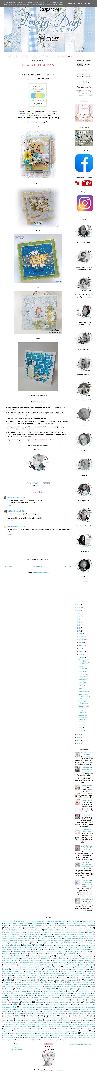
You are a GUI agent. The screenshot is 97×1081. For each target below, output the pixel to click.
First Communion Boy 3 (73, 945)
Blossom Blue (91, 926)
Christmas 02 (29, 932)
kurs (41, 1018)
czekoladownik (46, 998)
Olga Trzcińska (5, 967)
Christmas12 (68, 936)
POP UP (28, 967)
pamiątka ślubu (59, 1024)
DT (19, 938)
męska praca (16, 1022)
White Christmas (60, 991)
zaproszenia (5, 1040)
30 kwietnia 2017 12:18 (18, 498)
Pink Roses (38, 969)
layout (63, 1018)
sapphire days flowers (19, 1031)
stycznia (81, 731)
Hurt (34, 56)
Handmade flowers (19, 951)
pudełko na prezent (9, 1029)
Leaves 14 (4, 958)
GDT (24, 949)
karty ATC (90, 1016)
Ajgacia (92, 921)
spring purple (73, 1031)
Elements (60, 941)
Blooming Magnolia (80, 926)
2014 (78, 740)
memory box (19, 1020)
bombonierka (50, 995)
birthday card (22, 995)
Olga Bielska (90, 965)
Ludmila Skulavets (88, 958)
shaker (53, 1031)
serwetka (34, 1031)
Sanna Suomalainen (9, 982)
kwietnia (81, 657)
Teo (12, 989)
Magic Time (57, 960)
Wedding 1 (23, 991)
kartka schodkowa (9, 1013)
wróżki (86, 1035)
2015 (78, 737)
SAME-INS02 (42, 975)
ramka (52, 1029)
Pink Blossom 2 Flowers (27, 969)
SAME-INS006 (23, 973)
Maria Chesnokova (78, 960)
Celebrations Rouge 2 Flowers (65, 930)
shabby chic (40, 1031)
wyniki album (47, 1037)
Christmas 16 (5, 934)
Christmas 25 (82, 934)
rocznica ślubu (76, 1029)
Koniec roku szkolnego (90, 954)
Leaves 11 (90, 956)
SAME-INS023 (77, 976)
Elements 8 (40, 943)
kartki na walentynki (63, 1016)
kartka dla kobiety (19, 1009)
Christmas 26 (90, 934)
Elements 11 (76, 941)
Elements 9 (47, 943)
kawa (3, 1018)
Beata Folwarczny (55, 925)
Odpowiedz (10, 505)
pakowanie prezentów (47, 1024)
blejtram (31, 995)
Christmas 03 (37, 932)
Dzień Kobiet (35, 940)
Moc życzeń (54, 962)
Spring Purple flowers (25, 984)
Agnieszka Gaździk (60, 921)
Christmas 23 (64, 934)
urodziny (66, 1033)
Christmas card (59, 936)
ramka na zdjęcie (61, 1029)
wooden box (81, 1035)
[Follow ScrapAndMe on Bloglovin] (48, 1045)
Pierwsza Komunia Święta (82, 967)
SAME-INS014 (82, 973)
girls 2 (86, 1002)
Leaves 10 (84, 956)
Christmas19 (5, 938)
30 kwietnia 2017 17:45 (19, 511)
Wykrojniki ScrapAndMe (34, 993)
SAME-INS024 (86, 976)
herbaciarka (38, 1004)
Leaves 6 (24, 958)
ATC (16, 921)
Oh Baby (26, 965)
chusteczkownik (14, 997)
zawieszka (12, 1040)
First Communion (49, 945)
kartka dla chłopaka (80, 1007)
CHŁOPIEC (69, 928)
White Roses (71, 991)
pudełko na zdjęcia (35, 1029)
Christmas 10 (52, 932)
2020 (78, 622)
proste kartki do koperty (41, 1026)
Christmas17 (90, 936)
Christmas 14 (82, 932)
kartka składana (17, 1013)
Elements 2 (90, 941)
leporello (88, 1018)
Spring (16, 984)
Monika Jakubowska (75, 962)
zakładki (91, 1037)
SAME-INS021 (59, 976)
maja (80, 654)
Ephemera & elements (84, 943)
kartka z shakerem (8, 1016)
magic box (4, 1020)
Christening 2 (6, 932)
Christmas (21, 932)
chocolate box (81, 995)
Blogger (60, 1070)
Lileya (16, 1047)
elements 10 (90, 1000)
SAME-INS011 (58, 973)
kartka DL (29, 1007)
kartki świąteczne (74, 1016)
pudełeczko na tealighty (82, 1026)
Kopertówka (6, 956)
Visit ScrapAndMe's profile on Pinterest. (80, 1044)
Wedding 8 (52, 991)
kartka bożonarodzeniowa (49, 1007)
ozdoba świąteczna (34, 1024)
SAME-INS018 (26, 976)
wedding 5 (18, 1035)
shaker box (59, 1031)
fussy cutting (76, 1002)
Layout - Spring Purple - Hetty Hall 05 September (87, 848)
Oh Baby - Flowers (35, 965)
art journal (9, 995)
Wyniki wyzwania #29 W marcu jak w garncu (84, 696)
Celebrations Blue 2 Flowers (22, 930)
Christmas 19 (29, 934)
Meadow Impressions (8, 962)
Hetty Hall (41, 951)
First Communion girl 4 (66, 947)
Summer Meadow (36, 984)
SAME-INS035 (8, 980)
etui (10, 1002)
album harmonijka (86, 993)
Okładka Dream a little (46, 965)
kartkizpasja (83, 1016)
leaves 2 (82, 1018)
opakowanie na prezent (88, 1022)
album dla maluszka (66, 993)
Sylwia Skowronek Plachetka (79, 986)
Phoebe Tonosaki (68, 967)
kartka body (38, 1007)
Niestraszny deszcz (83, 692)
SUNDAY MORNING (76, 980)
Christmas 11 (59, 932)
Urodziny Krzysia (82, 671)
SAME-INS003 (89, 971)
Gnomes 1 (46, 949)
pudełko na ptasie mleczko (22, 1029)
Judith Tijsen (25, 954)
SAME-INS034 (91, 978)
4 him (11, 921)
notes (44, 1022)
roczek (69, 1029)
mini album (39, 1020)
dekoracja (55, 997)
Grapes (77, 949)
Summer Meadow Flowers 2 (86, 984)
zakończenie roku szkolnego (70, 1037)
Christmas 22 (56, 934)
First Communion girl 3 (54, 947)
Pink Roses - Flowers (50, 969)
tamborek (5, 1033)
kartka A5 (24, 1007)
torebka (17, 1033)
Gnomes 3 (59, 949)
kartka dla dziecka (90, 1007)
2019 (78, 625)
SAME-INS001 (71, 971)
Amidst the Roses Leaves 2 (40, 923)
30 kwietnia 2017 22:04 (18, 527)
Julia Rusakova (33, 954)
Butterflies (61, 928)
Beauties (63, 926)
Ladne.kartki (59, 956)
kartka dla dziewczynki (9, 1009)
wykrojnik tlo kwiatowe (10, 1037)
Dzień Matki (42, 941)
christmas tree (90, 995)
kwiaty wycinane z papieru (52, 1018)
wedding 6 (25, 1035)
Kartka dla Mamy (83, 679)
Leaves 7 (30, 958)
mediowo (10, 1020)
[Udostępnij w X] (46, 483)
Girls (33, 949)
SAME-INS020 (50, 976)
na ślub (30, 1022)
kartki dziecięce (52, 1016)
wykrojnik (92, 1035)
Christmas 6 (13, 936)
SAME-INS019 (34, 976)
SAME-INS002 (81, 971)
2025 (78, 607)
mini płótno (47, 1020)
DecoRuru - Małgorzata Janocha (44, 938)
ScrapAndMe (49, 9)
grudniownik (31, 1004)
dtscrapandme (65, 1000)
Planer (60, 969)
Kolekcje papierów (26, 56)
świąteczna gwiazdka (45, 1039)
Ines (89, 951)
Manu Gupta (66, 960)
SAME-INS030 (52, 978)
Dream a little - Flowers (15, 941)
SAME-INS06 (45, 980)
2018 (78, 628)
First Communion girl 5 (77, 947)
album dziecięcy (76, 993)
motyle (93, 1020)
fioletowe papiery (39, 1002)
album (45, 993)
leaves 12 (70, 1018)
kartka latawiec (26, 1011)
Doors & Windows (73, 938)
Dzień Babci (27, 941)
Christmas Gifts (36, 936)
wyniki (37, 1037)
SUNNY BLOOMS (89, 980)
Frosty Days (17, 949)
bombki (44, 995)
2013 (78, 743)
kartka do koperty (62, 1009)
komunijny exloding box (32, 1018)
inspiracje (56, 1004)
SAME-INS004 (5, 973)
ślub (35, 1039)
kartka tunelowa (37, 1013)
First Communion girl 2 (41, 947)
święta (63, 1040)
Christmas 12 (67, 932)
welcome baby (41, 1035)
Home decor (70, 951)
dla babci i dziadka (77, 997)
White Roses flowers (83, 991)
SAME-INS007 (31, 973)
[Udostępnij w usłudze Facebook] (47, 483)
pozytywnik (7, 1026)
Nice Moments (90, 962)
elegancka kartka (82, 1000)
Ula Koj (18, 989)
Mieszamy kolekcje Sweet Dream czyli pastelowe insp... (83, 662)
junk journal (66, 1004)
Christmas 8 (28, 936)
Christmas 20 (38, 934)
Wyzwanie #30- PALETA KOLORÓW (83, 702)
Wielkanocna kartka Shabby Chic (83, 707)
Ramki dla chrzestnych (82, 712)
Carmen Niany (76, 928)
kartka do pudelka (73, 1009)
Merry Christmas (47, 962)
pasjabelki (10, 511)
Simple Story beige (87, 982)
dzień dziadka (74, 1000)
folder (46, 1002)
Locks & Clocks (79, 958)
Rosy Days (28, 971)
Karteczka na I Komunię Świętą (83, 667)
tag (87, 1031)
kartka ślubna (19, 1015)
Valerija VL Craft (29, 989)
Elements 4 (11, 943)
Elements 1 (68, 941)
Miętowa (80, 689)
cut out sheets (33, 997)
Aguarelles (85, 921)
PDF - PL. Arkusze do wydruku (18, 967)
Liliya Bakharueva (44, 958)
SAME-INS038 (36, 980)
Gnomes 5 (72, 949)
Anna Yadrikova (16, 926)
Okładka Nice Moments (71, 965)
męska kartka (7, 1022)
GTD (30, 949)
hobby (44, 1004)
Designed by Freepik (17, 1050)
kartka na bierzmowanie (47, 1011)
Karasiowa (41, 954)
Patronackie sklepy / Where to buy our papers (61, 56)
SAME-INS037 (26, 980)
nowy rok (51, 1022)
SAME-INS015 (91, 973)
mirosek (9, 498)
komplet (22, 1018)
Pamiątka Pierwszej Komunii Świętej (42, 967)
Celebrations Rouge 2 (49, 930)
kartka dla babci (60, 1007)
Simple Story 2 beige (32, 982)
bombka (38, 995)
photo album (76, 1024)
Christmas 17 (13, 934)
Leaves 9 (36, 958)
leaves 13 (76, 1018)
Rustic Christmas (52, 971)
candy (56, 995)
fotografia (62, 1002)
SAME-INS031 (63, 978)
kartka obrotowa (68, 1011)
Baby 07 (48, 925)
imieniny (50, 1004)
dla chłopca (87, 998)
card (68, 995)
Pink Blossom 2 (15, 969)
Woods (23, 993)
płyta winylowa (46, 1029)
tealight (12, 1033)
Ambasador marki (11, 923)
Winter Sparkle (6, 993)
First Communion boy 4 (18, 947)
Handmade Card (6, 951)
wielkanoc (54, 1035)
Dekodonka (58, 938)
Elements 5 (19, 943)
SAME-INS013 (75, 973)
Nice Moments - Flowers (11, 965)
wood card (74, 1035)
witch (69, 1035)
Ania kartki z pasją (77, 923)
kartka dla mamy (41, 1009)
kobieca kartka (9, 1018)
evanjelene (16, 1002)
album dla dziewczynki (56, 993)
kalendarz (74, 1004)
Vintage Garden (50, 989)
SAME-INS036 (18, 980)
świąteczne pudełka (55, 1039)
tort (34, 1033)
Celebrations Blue (87, 928)
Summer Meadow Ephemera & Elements (53, 984)
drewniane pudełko (55, 1000)
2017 (78, 631)
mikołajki (32, 1020)
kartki (42, 1015)
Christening (92, 930)
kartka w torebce (71, 1013)
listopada (81, 637)
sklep (66, 1031)
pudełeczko (72, 1026)
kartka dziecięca (84, 1009)
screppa (28, 1031)
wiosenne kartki (62, 1035)
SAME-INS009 (49, 973)
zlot (31, 1040)
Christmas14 (75, 936)
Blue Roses (7, 928)
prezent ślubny (22, 1026)
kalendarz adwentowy (84, 1004)
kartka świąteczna (32, 1016)
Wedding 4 (38, 991)
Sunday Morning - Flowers (8, 987)
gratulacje (25, 1004)
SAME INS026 (64, 971)
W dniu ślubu (74, 989)
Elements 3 (4, 943)
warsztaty (91, 1033)
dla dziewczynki (13, 1000)
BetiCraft (70, 926)
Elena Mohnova (56, 943)
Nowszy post (8, 566)
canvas (63, 995)
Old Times (81, 965)
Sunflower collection (22, 987)
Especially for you (15, 945)
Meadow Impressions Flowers (26, 962)
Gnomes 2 (52, 949)
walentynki (84, 1033)
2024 (78, 610)
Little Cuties (62, 958)
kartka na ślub (58, 1011)
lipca (80, 648)
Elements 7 (33, 943)
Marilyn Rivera (89, 960)
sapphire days (6, 1031)
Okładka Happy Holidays (59, 965)
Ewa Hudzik (27, 945)
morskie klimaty (79, 1020)
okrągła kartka (57, 1022)
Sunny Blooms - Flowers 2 (50, 987)
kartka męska (35, 1011)
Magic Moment (47, 960)
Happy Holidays (31, 951)
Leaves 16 (17, 958)
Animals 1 (87, 923)
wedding (4, 1035)
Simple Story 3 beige (47, 982)
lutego (81, 728)
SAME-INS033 (82, 978)
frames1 (68, 1002)
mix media (53, 1020)
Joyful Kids (16, 954)
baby (15, 995)
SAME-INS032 (72, 978)
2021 (78, 619)
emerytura (4, 1002)
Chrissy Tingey (83, 930)
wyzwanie (40, 486)
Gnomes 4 (66, 949)
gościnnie (15, 1004)
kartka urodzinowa (47, 1014)
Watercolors (82, 989)
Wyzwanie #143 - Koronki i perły (87, 830)
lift (92, 1018)
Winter (91, 991)
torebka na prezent (26, 1033)
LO (52, 956)
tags (92, 1031)
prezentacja (30, 1026)
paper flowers (68, 1024)
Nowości (20, 965)
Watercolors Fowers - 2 (14, 991)
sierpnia (81, 645)
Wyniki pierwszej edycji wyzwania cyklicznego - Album (83, 718)
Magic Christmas (35, 960)
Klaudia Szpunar (70, 953)
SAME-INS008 (40, 973)
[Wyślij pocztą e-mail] (43, 483)
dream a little (43, 999)
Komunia (80, 954)
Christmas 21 (46, 934)
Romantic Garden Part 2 (15, 971)
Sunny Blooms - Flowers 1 (35, 987)
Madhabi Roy (26, 960)
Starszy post (67, 566)
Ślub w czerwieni (87, 800)
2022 (78, 616)
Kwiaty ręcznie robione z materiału (39, 956)
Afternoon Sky (23, 921)
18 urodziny (87, 815)
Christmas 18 (21, 934)
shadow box (47, 1031)
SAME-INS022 (68, 976)
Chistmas (76, 930)
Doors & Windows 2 (85, 938)
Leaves (76, 956)
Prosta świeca (67, 969)
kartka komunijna (14, 1011)
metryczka (25, 1020)
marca (80, 725)
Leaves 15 (11, 958)
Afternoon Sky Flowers (37, 921)
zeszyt (18, 1039)
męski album (23, 1022)
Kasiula (60, 954)
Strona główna (9, 56)
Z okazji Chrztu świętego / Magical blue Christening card (87, 864)
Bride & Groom (43, 928)
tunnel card (44, 1033)
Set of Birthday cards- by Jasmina (87, 754)
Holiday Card (49, 951)
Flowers (86, 947)
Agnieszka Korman (73, 921)
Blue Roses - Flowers (18, 928)
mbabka (9, 527)
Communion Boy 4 (13, 938)
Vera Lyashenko (40, 989)
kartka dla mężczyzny (51, 1009)
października (82, 639)
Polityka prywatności (43, 56)
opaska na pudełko (6, 1024)
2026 (78, 604)
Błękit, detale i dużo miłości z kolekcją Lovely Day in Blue (87, 882)
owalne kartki (15, 1024)
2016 (78, 735)
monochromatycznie (69, 1020)
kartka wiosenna (91, 1013)
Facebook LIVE (38, 945)
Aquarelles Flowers (34, 926)
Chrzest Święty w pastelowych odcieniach (83, 684)
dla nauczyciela (33, 1000)
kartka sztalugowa (27, 1013)
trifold (38, 1033)
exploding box (26, 1002)
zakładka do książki (82, 1037)
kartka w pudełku (60, 1014)
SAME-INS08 (52, 980)
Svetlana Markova (63, 987)
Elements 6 (26, 943)
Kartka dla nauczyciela (52, 954)
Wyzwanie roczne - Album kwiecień (83, 675)
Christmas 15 (90, 932)
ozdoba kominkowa (24, 1024)
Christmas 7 (21, 936)
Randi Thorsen (84, 969)
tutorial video (58, 1033)
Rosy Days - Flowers (40, 971)
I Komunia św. (80, 951)
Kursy (17, 56)
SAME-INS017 (18, 975)
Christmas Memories (47, 936)
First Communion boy (85, 945)
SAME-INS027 (23, 978)
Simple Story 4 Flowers (74, 982)
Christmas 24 (73, 934)
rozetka (91, 1029)
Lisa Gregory (54, 958)
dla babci (68, 997)
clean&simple (23, 997)
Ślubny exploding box (87, 899)
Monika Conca (62, 963)
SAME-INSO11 (67, 980)
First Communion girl (29, 947)
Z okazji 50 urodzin (87, 786)
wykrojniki (20, 1037)
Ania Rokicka (64, 923)
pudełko (92, 1026)
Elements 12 (83, 940)
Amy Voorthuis (53, 923)
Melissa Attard (38, 962)
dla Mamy (62, 997)
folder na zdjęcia (54, 1002)
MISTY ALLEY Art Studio (10, 960)
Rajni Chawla (75, 969)
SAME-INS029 (42, 978)
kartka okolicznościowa (88, 1011)
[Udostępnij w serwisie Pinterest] (49, 483)
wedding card (33, 1035)
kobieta (16, 1018)
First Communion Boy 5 (60, 945)
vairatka (74, 1033)
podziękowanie (91, 1024)
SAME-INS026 (12, 978)
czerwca (81, 651)
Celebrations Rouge (36, 930)
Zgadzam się (88, 4)
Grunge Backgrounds (86, 949)
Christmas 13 (74, 932)
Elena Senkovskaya (69, 943)
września (81, 642)
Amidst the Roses (24, 923)
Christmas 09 (44, 932)
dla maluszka (24, 1000)
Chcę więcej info (75, 4)
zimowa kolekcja (24, 1039)
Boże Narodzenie (30, 928)
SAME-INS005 (14, 973)
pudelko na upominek (61, 1026)
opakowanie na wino (76, 1022)
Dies (65, 938)
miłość (60, 1020)
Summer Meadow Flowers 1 (71, 984)
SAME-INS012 (66, 973)
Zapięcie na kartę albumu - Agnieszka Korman (87, 769)
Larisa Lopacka (68, 956)
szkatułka (83, 1031)
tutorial (50, 1033)
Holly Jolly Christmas (59, 951)
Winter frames (16, 993)
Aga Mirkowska (48, 921)
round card (85, 1029)
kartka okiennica (76, 1011)
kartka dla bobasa (70, 1007)
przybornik (51, 1026)
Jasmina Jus (5, 953)
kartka (13, 1006)
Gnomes (39, 949)
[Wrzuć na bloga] (45, 483)
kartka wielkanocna (81, 1013)
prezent (14, 1026)
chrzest (4, 997)
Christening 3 (14, 932)
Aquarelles (24, 926)
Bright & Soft (51, 928)
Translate (88, 76)
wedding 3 (12, 1035)
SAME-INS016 (8, 976)
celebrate (74, 995)
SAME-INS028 (33, 978)
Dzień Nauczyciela (51, 941)
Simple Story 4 (61, 982)
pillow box (82, 1024)
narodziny (37, 1022)
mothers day (87, 1020)
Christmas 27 (5, 936)
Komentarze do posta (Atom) (41, 573)
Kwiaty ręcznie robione (18, 956)
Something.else (7, 984)
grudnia (81, 634)
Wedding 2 (30, 991)
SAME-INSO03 (59, 980)
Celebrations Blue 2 (7, 930)
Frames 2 (10, 949)
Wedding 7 (45, 991)
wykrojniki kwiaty (30, 1037)
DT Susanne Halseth (27, 938)
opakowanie (65, 1022)
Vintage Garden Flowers (64, 989)
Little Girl (72, 958)
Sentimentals (20, 982)
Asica (42, 926)
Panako (57, 967)
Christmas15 (83, 936)
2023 (78, 613)
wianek (47, 1035)
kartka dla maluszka (30, 1009)
